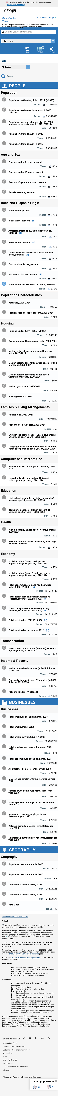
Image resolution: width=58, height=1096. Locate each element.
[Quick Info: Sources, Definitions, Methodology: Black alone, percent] (4, 220)
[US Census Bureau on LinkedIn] (36, 1039)
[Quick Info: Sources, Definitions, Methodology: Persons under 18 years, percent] (4, 171)
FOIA (5, 1057)
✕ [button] (56, 1081)
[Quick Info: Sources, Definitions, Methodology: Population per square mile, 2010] (4, 873)
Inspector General (10, 1060)
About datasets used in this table (15, 917)
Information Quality (10, 1043)
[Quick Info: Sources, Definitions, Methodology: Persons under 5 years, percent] (4, 161)
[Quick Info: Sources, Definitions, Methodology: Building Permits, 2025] (4, 396)
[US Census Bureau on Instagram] (49, 1039)
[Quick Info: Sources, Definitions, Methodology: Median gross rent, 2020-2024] (4, 385)
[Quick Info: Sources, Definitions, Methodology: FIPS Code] (4, 904)
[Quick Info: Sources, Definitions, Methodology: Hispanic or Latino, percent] (4, 273)
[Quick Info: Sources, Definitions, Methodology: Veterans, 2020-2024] (4, 302)
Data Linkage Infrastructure (14, 1046)
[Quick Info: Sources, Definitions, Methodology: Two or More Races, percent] (4, 263)
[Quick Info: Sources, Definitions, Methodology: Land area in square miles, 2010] (4, 894)
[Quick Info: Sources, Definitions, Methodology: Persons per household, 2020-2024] (4, 424)
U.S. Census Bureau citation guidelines (25, 958)
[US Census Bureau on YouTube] (43, 1039)
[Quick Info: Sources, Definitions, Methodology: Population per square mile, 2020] (4, 863)
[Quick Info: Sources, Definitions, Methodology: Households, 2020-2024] (4, 414)
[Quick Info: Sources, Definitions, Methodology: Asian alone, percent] (4, 242)
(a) (33, 220)
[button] (28, 49)
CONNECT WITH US (11, 1039)
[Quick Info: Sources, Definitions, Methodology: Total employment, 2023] (4, 726)
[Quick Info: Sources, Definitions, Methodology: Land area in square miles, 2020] (4, 884)
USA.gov (6, 1070)
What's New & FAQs (45, 18)
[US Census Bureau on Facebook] (24, 1039)
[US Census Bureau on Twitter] (30, 1039)
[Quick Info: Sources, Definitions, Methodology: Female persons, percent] (4, 191)
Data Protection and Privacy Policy (16, 1050)
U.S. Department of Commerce (15, 1067)
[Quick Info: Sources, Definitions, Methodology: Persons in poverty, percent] (4, 691)
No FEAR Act (8, 1063)
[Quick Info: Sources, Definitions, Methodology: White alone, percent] (4, 210)
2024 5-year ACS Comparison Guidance (24, 954)
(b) (40, 274)
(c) (33, 587)
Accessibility (8, 1053)
